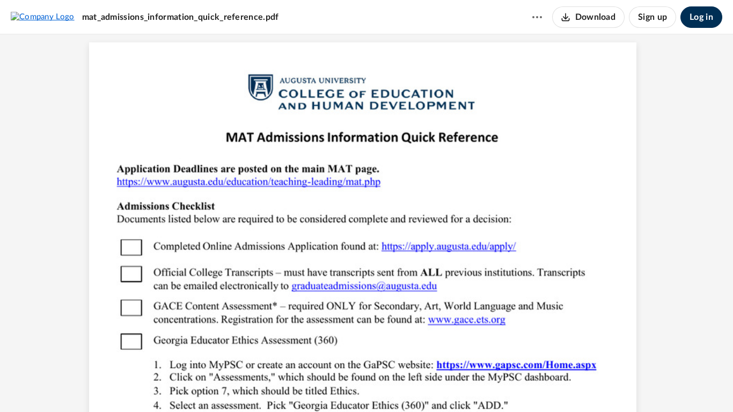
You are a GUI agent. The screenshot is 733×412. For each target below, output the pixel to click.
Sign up (652, 17)
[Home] (43, 16)
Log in (701, 17)
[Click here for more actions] (537, 17)
